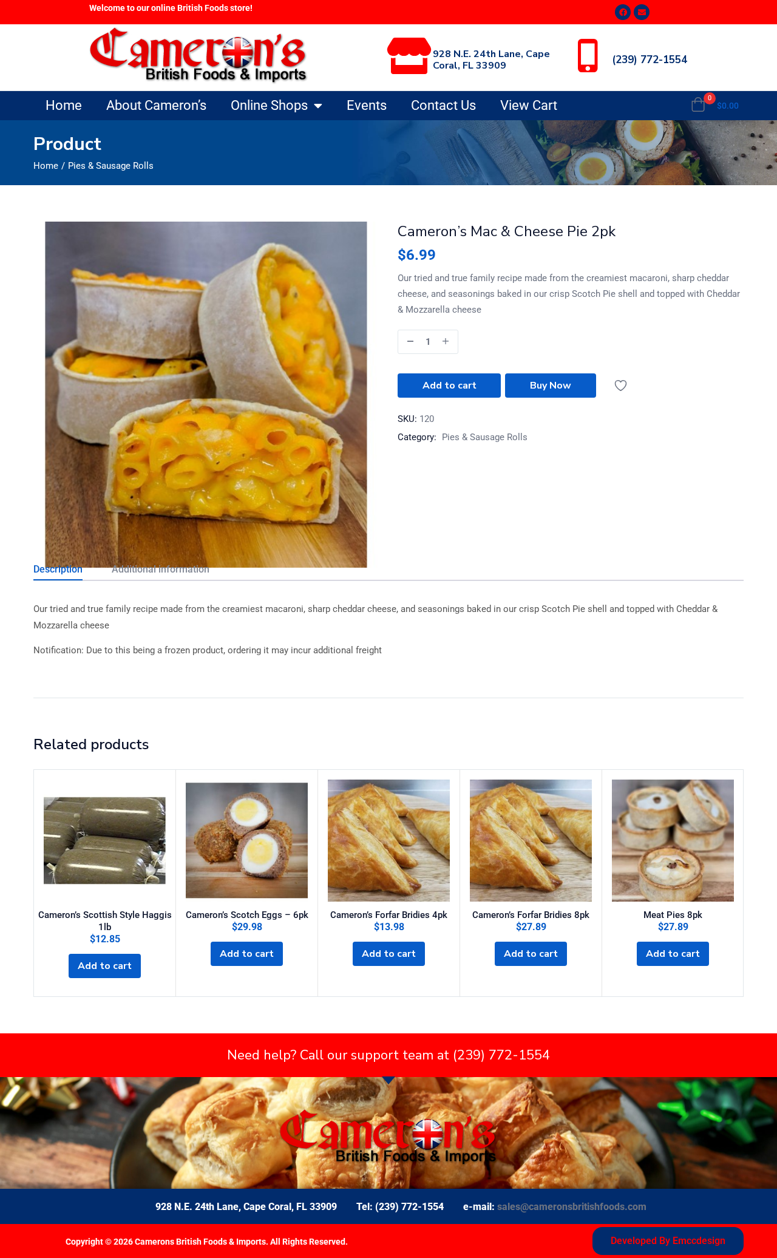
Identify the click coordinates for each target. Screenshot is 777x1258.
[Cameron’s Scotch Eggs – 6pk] (247, 841)
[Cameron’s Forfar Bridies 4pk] (389, 841)
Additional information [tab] (160, 569)
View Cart (528, 105)
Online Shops (269, 105)
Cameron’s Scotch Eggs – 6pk (247, 914)
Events (367, 105)
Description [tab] (58, 569)
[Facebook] (623, 12)
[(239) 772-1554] (587, 56)
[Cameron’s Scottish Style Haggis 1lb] (105, 841)
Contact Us (443, 105)
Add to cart (449, 385)
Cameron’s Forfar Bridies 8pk (530, 914)
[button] (715, 105)
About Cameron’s (156, 105)
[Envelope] (642, 12)
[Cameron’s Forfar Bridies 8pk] (531, 841)
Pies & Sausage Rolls (111, 165)
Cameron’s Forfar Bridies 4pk (388, 914)
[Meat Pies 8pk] (673, 841)
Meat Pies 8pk (672, 914)
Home (64, 105)
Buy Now (550, 385)
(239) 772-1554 (649, 60)
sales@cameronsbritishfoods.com (571, 1206)
